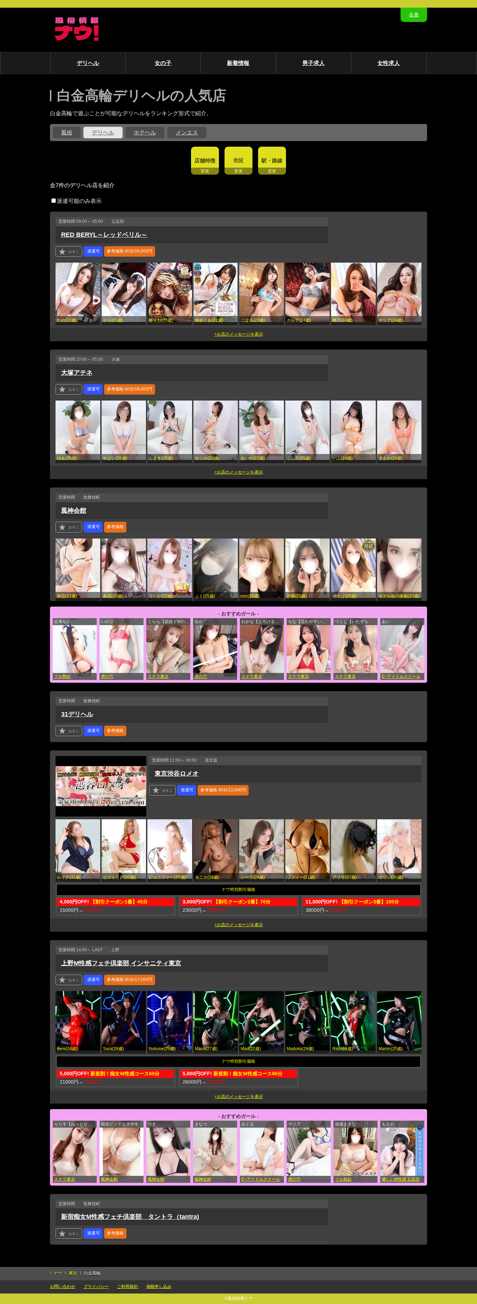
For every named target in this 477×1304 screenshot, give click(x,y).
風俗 (66, 132)
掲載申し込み (158, 1286)
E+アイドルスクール (401, 676)
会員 (414, 14)
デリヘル (88, 63)
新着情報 (238, 63)
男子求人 (313, 63)
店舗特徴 (205, 160)
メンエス (187, 132)
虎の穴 (107, 676)
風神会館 (73, 510)
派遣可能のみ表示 (79, 201)
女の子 (163, 63)
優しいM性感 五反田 (401, 1179)
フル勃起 (62, 676)
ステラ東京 (158, 676)
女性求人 (388, 63)
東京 (73, 1273)
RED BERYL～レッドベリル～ (104, 234)
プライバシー (96, 1286)
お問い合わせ (62, 1286)
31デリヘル (77, 714)
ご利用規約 (127, 1286)
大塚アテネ (77, 372)
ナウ (58, 1273)
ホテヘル (145, 132)
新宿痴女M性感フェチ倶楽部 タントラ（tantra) (130, 1216)
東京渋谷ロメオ (177, 773)
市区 (238, 160)
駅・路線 (272, 160)
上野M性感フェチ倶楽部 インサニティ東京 (121, 963)
